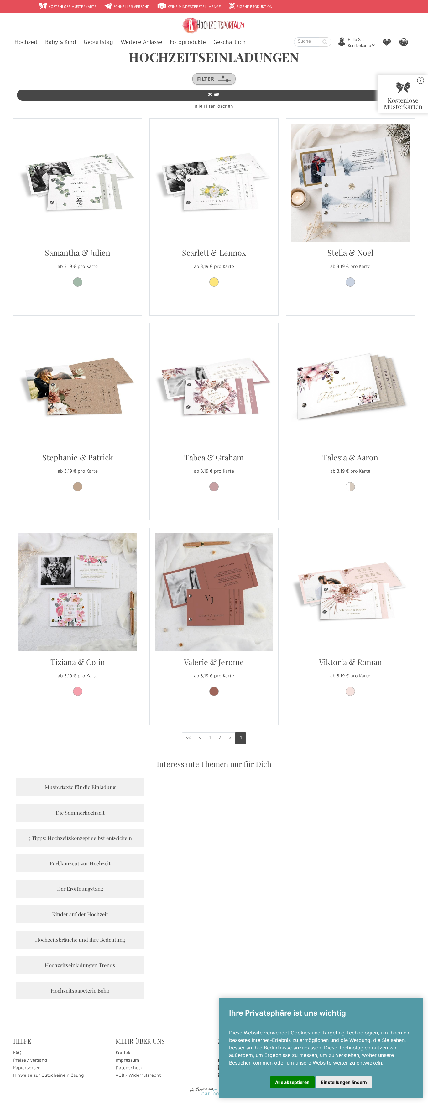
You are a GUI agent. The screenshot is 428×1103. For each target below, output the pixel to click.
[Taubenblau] (350, 282)
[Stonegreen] (77, 282)
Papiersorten (27, 1068)
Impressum (127, 1061)
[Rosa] (77, 691)
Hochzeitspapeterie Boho (80, 990)
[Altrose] (214, 486)
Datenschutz (129, 1068)
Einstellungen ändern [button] (344, 1082)
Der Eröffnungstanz (80, 888)
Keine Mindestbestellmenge (189, 6)
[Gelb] (214, 282)
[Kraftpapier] (77, 486)
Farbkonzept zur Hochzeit (80, 863)
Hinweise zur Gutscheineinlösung (48, 1076)
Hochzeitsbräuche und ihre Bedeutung (80, 939)
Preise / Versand (30, 1061)
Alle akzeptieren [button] (292, 1082)
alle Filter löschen (214, 107)
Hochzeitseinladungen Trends (80, 965)
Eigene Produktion (250, 6)
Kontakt (124, 1053)
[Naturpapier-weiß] (350, 486)
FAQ (17, 1053)
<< (188, 738)
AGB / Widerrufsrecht (138, 1076)
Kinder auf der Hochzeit (80, 914)
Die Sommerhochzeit (80, 812)
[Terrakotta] (214, 691)
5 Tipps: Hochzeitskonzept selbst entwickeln (80, 837)
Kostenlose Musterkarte (68, 6)
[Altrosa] (350, 691)
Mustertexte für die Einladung (80, 786)
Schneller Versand (126, 6)
